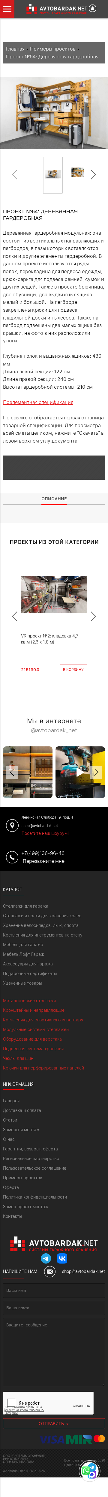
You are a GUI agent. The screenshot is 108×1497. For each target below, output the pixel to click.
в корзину (73, 670)
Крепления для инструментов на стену (42, 935)
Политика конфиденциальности (35, 1197)
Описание (54, 498)
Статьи (10, 1120)
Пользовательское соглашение (34, 1168)
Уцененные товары (22, 983)
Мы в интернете (54, 725)
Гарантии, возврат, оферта (30, 1149)
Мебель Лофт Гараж (23, 954)
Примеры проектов (22, 1177)
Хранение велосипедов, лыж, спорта (41, 925)
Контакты (12, 1216)
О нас (9, 1139)
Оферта (11, 1187)
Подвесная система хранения (33, 1048)
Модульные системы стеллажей (36, 1029)
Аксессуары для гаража (28, 963)
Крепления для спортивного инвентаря (43, 1019)
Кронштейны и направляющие (33, 1010)
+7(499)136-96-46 (42, 853)
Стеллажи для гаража (25, 906)
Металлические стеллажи (29, 1000)
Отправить (52, 1423)
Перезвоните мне (43, 861)
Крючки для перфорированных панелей (43, 1068)
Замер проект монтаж (25, 1206)
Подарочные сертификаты (30, 973)
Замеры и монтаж (21, 1129)
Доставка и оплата (22, 1110)
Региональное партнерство (31, 1158)
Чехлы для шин (18, 1058)
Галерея (11, 1100)
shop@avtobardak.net (83, 1271)
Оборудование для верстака (32, 1039)
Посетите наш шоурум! (45, 833)
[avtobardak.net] (52, 9)
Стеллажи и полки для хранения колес (42, 915)
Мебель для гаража (23, 944)
